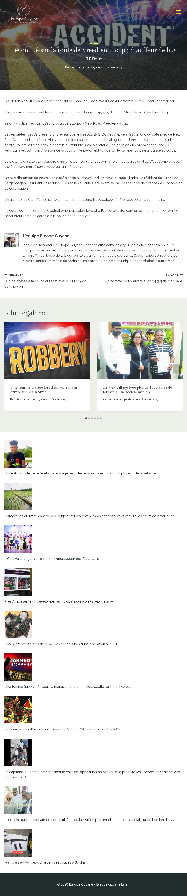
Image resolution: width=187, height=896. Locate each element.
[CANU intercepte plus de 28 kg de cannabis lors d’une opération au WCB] (93, 624)
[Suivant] (176, 368)
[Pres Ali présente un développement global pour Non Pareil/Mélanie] (93, 582)
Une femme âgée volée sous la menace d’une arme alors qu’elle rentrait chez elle (68, 686)
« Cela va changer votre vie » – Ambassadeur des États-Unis (51, 559)
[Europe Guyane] (24, 12)
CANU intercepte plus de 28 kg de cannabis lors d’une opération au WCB (61, 644)
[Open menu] (178, 12)
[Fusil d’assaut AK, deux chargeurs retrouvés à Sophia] (93, 843)
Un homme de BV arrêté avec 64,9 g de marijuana (144, 278)
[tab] (86, 418)
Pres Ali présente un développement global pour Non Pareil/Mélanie (58, 601)
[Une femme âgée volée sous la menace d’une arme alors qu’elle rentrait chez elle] (93, 667)
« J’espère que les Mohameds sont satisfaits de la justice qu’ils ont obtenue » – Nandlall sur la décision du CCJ (89, 820)
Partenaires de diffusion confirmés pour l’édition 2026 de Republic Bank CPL (63, 729)
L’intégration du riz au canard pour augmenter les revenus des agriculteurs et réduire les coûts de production (89, 516)
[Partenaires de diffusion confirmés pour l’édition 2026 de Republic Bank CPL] (93, 709)
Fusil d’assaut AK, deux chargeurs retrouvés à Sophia (45, 862)
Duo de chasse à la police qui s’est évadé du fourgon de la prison (45, 281)
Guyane (93, 43)
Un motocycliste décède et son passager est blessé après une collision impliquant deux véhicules (81, 473)
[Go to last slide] (10, 368)
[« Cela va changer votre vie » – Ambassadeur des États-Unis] (93, 539)
